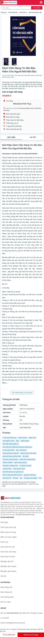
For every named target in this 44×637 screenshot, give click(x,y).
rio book (15, 478)
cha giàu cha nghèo (30, 478)
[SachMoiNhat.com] (12, 3)
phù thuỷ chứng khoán (10, 459)
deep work (32, 437)
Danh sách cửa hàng (8, 552)
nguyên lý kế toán (30, 475)
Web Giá (40, 629)
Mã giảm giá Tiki (7, 561)
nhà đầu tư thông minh (10, 465)
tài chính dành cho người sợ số (13, 472)
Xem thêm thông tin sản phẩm (22, 392)
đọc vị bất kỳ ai (21, 450)
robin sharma (22, 437)
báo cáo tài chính (19, 468)
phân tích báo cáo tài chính (12, 456)
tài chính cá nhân (25, 465)
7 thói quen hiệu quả (9, 437)
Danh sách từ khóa (8, 556)
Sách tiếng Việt (12, 12)
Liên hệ (3, 576)
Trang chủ (3, 12)
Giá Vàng (33, 629)
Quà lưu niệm (6, 602)
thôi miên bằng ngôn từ (10, 444)
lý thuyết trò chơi (8, 441)
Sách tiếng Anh (6, 592)
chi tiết (33, 137)
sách (17, 441)
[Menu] (41, 2)
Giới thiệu (11, 137)
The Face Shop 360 (23, 629)
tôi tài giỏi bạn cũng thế (11, 453)
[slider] (6, 61)
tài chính (25, 456)
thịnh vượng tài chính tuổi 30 (12, 475)
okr (21, 478)
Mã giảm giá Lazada (8, 566)
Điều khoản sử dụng (8, 532)
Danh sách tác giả (7, 547)
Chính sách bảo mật (8, 527)
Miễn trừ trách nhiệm (9, 537)
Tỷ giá (13, 629)
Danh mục (4, 542)
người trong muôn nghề (28, 453)
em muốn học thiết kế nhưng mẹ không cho (17, 447)
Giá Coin (3, 631)
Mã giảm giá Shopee (8, 571)
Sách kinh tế (23, 12)
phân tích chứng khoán (27, 459)
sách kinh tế (7, 478)
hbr (40, 478)
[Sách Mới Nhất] (11, 498)
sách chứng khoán (20, 462)
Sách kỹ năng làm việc (35, 12)
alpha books (25, 441)
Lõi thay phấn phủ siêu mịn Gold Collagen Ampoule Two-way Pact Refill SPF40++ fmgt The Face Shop (20, 484)
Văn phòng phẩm (7, 597)
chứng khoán (7, 468)
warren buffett (7, 462)
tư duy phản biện (8, 450)
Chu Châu (10, 75)
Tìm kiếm (36, 8)
